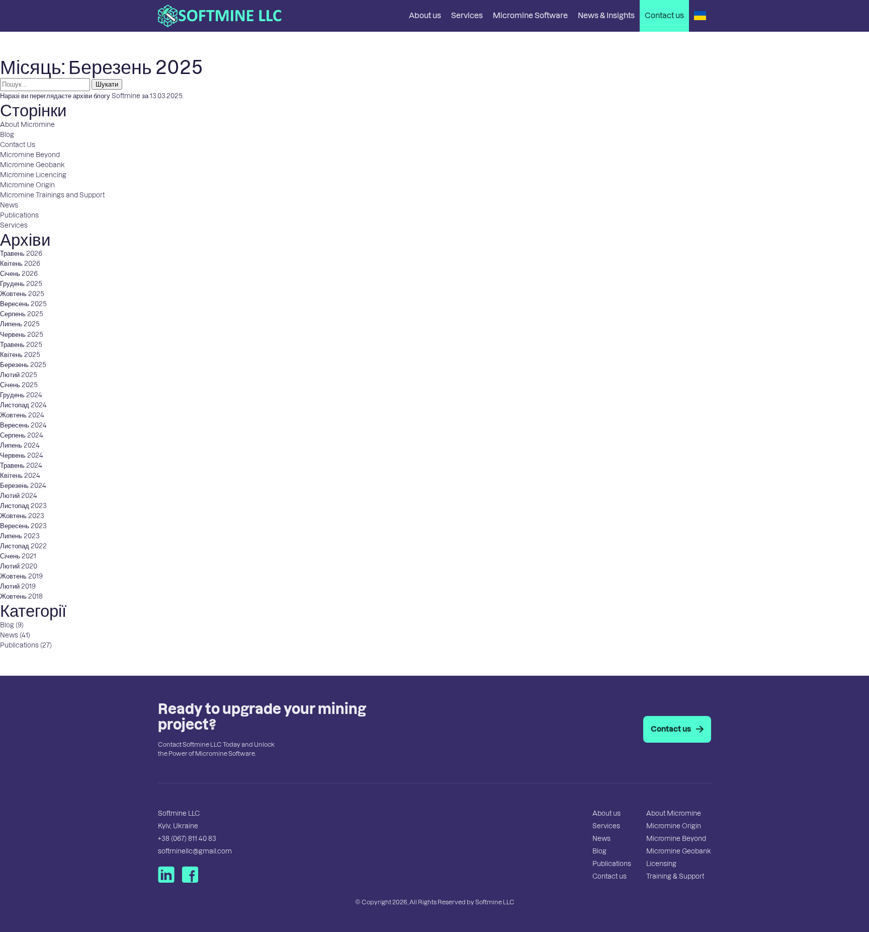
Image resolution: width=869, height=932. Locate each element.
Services (467, 15)
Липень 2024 (20, 445)
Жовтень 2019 (21, 576)
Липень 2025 (20, 324)
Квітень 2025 (20, 355)
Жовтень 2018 (21, 596)
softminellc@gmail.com (195, 851)
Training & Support (675, 876)
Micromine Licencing (33, 175)
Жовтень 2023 (22, 516)
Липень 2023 (20, 536)
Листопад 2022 (23, 546)
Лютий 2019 (18, 586)
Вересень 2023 (23, 526)
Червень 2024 (21, 455)
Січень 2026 (19, 273)
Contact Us (17, 145)
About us (425, 15)
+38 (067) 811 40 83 (187, 838)
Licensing (661, 864)
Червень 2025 (21, 334)
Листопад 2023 (23, 506)
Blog (7, 134)
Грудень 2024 (21, 395)
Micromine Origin (27, 185)
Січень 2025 (19, 385)
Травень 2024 (21, 465)
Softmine (126, 96)
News (9, 205)
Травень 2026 (21, 253)
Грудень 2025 (21, 284)
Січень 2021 (18, 556)
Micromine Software (530, 15)
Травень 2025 (21, 344)
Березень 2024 (23, 485)
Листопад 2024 (23, 405)
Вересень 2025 (23, 304)
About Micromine (27, 124)
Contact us (664, 15)
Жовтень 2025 (22, 294)
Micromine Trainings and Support (52, 195)
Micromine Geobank (32, 165)
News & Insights (606, 15)
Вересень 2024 (23, 425)
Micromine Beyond (30, 155)
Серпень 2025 (21, 314)
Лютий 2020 (18, 566)
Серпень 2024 (21, 435)
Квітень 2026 (20, 263)
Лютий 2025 (18, 375)
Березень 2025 (23, 365)
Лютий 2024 (18, 495)
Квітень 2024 (20, 475)
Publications (19, 215)
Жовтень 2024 (22, 415)
